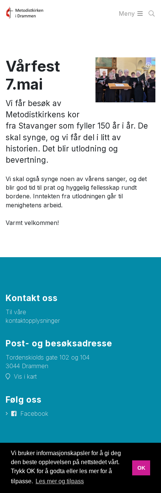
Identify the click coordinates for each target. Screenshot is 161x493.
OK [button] (141, 468)
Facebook (34, 413)
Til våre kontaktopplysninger (33, 316)
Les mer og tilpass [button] (60, 481)
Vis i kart (25, 376)
